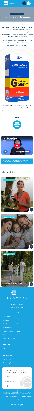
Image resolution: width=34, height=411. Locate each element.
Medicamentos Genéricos (10, 338)
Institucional (6, 316)
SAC (4, 348)
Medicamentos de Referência (11, 331)
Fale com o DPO (7, 352)
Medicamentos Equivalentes (11, 335)
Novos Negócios (7, 355)
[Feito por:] (20, 404)
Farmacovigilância (8, 327)
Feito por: (13, 404)
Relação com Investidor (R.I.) (11, 324)
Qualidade (6, 320)
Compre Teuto (7, 359)
